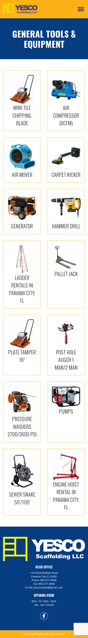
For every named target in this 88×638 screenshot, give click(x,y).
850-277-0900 (47, 584)
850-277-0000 (48, 580)
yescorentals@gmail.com (48, 587)
